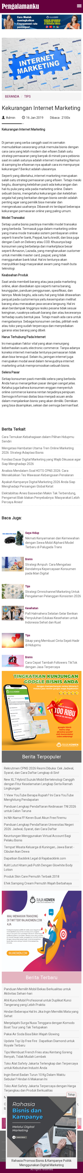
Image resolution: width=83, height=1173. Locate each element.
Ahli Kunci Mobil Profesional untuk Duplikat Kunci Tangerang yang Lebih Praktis (37, 1003)
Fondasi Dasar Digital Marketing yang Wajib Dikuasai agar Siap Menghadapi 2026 (41, 462)
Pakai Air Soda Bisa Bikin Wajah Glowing (31, 1034)
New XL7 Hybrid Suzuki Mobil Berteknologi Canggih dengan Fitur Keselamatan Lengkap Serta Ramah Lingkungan (39, 784)
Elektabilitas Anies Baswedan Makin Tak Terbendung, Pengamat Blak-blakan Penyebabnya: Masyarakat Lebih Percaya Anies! (41, 497)
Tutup (71, 1094)
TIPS (27, 96)
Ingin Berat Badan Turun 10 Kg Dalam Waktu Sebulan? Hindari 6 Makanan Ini (34, 1077)
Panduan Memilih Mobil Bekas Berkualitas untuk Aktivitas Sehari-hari (37, 991)
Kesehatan (31, 608)
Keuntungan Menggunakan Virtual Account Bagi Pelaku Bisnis (37, 838)
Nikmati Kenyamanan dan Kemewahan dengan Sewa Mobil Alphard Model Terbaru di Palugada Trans (52, 542)
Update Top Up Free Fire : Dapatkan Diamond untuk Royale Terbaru (39, 1043)
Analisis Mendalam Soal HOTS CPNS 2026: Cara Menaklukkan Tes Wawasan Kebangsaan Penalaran (38, 473)
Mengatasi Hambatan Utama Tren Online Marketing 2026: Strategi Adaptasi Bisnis (38, 450)
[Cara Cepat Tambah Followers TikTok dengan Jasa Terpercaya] (13, 661)
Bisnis (29, 559)
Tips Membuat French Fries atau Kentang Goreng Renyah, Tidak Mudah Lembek (38, 1054)
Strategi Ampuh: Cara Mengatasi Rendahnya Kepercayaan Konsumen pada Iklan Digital (50, 569)
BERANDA (12, 96)
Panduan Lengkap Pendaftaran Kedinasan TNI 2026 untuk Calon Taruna (40, 809)
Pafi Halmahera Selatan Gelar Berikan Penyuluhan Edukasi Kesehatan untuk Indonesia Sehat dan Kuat (51, 618)
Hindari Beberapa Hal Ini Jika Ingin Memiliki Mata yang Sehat (41, 1014)
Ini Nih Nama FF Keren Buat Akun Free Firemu (35, 818)
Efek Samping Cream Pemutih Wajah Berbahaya (38, 883)
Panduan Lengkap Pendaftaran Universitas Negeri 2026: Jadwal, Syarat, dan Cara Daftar (39, 827)
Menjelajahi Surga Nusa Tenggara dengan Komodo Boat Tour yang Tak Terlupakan (39, 1025)
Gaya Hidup (32, 533)
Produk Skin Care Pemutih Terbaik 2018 (31, 876)
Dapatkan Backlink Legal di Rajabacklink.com (35, 858)
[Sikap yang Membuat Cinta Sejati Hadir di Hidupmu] (13, 640)
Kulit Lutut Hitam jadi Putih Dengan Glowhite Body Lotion (38, 867)
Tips (27, 586)
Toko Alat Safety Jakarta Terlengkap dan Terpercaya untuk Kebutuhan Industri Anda (41, 1066)
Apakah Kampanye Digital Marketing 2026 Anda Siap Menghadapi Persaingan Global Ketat (38, 484)
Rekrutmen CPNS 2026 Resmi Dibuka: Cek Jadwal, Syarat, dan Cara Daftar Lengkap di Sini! (39, 770)
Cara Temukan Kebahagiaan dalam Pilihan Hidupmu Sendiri (38, 439)
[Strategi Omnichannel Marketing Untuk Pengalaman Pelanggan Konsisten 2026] (13, 591)
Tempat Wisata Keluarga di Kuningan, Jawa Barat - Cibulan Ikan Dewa (39, 849)
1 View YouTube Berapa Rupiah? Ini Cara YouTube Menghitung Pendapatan (39, 797)
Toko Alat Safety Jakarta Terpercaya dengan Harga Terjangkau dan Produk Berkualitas (40, 1088)
